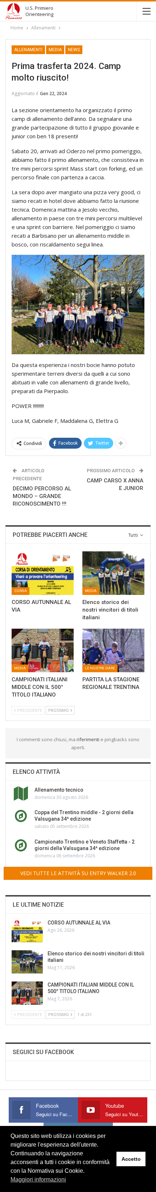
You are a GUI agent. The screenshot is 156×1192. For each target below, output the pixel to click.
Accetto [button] (131, 1159)
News (74, 49)
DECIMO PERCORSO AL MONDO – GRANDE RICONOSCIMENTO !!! (42, 496)
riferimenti (88, 739)
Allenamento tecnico (58, 790)
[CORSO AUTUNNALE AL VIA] (43, 573)
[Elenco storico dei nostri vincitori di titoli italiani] (113, 573)
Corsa (20, 591)
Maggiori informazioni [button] (38, 1179)
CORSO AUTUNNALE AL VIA (79, 923)
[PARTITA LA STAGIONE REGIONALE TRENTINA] (113, 650)
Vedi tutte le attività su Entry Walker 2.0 (78, 873)
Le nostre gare (100, 668)
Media (55, 49)
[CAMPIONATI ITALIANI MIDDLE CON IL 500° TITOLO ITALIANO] (43, 650)
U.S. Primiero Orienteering (39, 11)
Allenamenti (28, 49)
